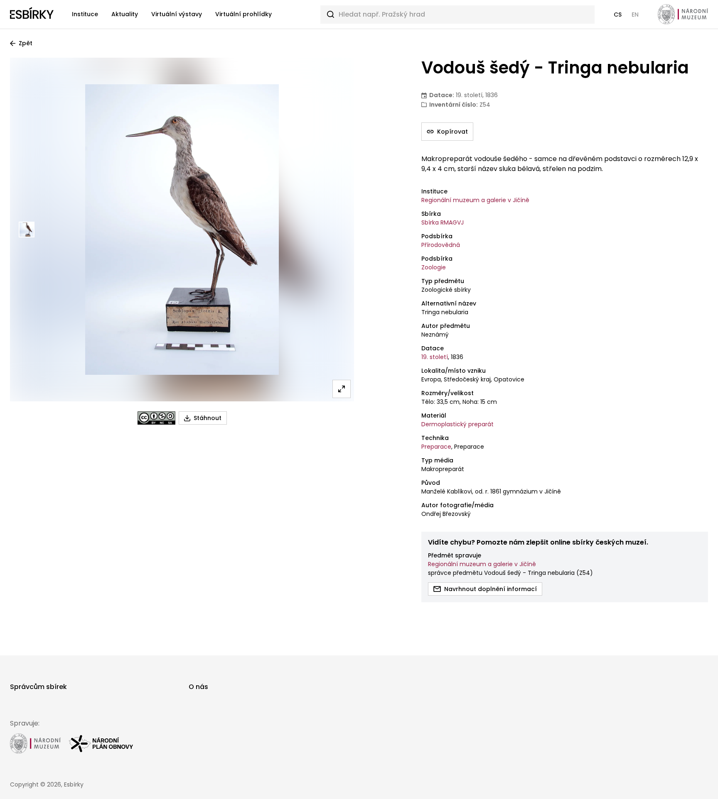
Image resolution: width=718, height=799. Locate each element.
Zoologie (433, 267)
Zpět (25, 43)
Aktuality (124, 14)
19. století (434, 357)
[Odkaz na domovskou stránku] (32, 14)
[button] (618, 14)
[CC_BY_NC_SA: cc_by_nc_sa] (156, 418)
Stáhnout (207, 418)
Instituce (85, 14)
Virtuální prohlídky (243, 14)
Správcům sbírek (38, 686)
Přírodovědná (440, 245)
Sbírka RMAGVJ (442, 222)
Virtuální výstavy (176, 14)
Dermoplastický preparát (457, 424)
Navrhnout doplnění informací (490, 589)
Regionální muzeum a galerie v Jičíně (475, 200)
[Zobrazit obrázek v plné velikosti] (341, 389)
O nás (198, 686)
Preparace (436, 446)
